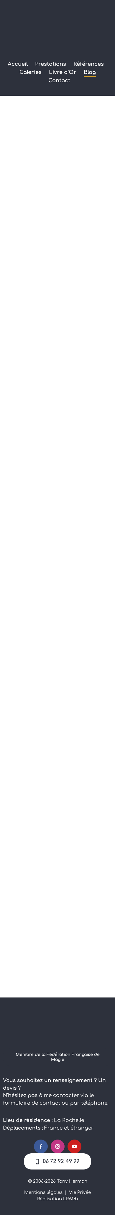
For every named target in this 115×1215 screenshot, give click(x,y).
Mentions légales (43, 1192)
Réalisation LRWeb (57, 1199)
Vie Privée (80, 1192)
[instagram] (58, 1146)
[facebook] (41, 1146)
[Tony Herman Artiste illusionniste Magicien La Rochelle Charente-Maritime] (57, 1006)
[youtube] (74, 1146)
